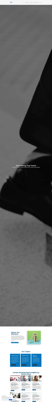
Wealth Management (35, 2)
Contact (41, 2)
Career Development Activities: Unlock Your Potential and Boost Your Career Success (14, 384)
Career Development (27, 2)
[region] (7, 398)
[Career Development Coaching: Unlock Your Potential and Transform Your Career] (37, 378)
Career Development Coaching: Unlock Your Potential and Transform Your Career (36, 384)
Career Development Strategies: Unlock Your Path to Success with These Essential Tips (26, 384)
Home (23, 2)
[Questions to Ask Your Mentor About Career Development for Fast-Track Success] (25, 392)
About (38, 2)
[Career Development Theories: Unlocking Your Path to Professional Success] (34, 392)
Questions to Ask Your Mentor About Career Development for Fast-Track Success (25, 396)
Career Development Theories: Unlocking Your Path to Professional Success (36, 396)
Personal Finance (31, 2)
